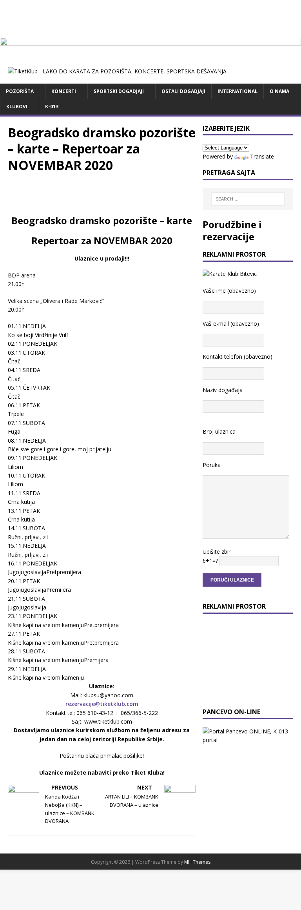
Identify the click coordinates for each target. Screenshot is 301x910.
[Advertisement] (150, 17)
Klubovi (16, 106)
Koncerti (63, 91)
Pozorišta (20, 91)
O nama (279, 91)
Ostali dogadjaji (183, 91)
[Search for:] (247, 199)
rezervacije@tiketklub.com (101, 704)
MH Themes (197, 862)
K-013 (51, 106)
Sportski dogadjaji (119, 91)
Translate (262, 156)
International (237, 91)
